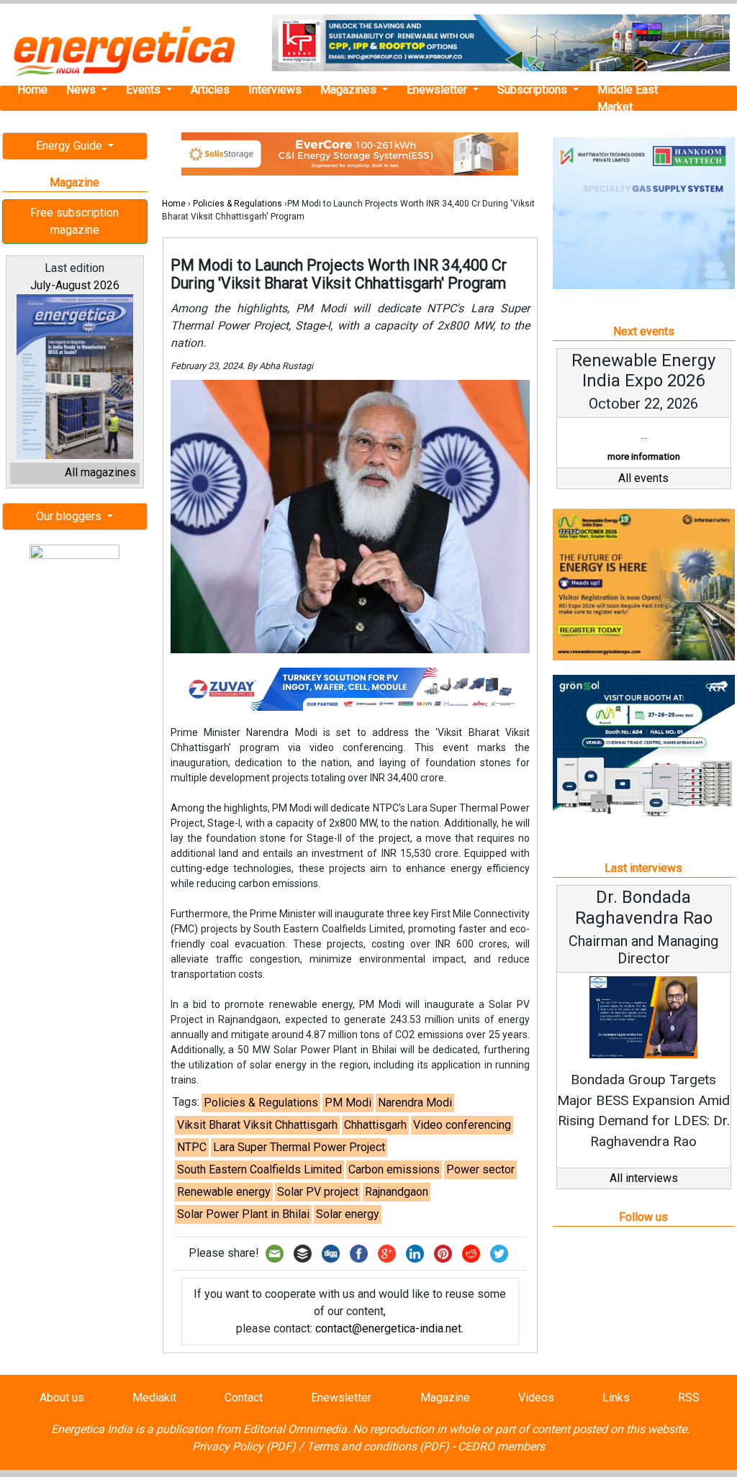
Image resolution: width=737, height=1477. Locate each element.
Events (144, 89)
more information (643, 456)
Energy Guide (70, 146)
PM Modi (348, 1102)
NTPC (192, 1147)
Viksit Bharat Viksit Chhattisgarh (257, 1125)
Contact (244, 1397)
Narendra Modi (415, 1102)
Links (616, 1397)
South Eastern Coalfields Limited (259, 1169)
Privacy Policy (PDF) (244, 1446)
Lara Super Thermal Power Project (299, 1147)
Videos (536, 1397)
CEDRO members (501, 1446)
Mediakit (154, 1397)
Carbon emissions (394, 1169)
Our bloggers (70, 516)
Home (32, 89)
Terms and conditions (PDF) (378, 1446)
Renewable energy (224, 1192)
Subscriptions (533, 89)
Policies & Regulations (237, 204)
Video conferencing (462, 1125)
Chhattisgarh (375, 1125)
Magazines (349, 89)
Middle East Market (627, 98)
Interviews (275, 89)
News (82, 89)
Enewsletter (438, 89)
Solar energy (347, 1214)
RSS (689, 1397)
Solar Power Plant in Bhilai (243, 1214)
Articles (210, 89)
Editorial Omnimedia (295, 1429)
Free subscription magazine (74, 221)
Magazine (445, 1397)
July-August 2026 (74, 285)
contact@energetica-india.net (388, 1328)
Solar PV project (317, 1192)
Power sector (480, 1169)
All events (643, 478)
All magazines (100, 472)
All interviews (644, 1178)
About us (62, 1397)
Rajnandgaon (396, 1192)
